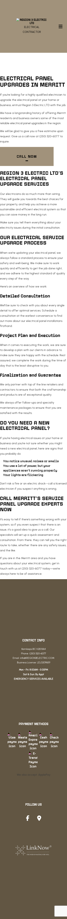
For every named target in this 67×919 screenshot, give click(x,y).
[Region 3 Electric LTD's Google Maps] (39, 819)
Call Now (27, 156)
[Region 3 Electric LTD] (31, 21)
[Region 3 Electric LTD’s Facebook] (27, 819)
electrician (55, 94)
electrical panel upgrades (27, 123)
